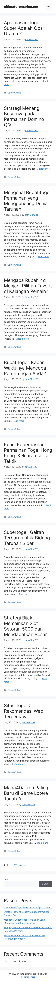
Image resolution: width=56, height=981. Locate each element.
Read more (45, 168)
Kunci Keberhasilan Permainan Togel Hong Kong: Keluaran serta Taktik (28, 453)
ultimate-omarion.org (21, 7)
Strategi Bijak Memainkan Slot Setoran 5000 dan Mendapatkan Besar (25, 626)
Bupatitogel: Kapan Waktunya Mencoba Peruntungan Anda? (25, 368)
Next (22, 865)
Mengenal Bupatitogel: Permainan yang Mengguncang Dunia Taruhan (28, 201)
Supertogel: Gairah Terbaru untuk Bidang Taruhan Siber (27, 537)
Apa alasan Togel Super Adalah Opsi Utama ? (24, 28)
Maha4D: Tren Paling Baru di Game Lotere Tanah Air (26, 793)
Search (7, 879)
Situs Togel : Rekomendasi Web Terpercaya (23, 711)
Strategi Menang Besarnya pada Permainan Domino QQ (24, 116)
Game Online (14, 92)
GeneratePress (28, 977)
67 (15, 865)
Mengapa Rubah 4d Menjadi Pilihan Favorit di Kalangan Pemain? (28, 285)
